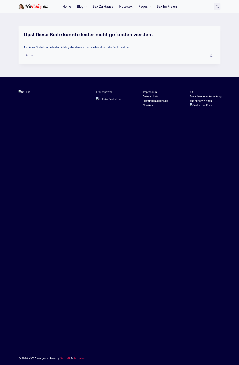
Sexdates (79, 358)
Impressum (150, 92)
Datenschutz (150, 96)
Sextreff (65, 358)
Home (66, 6)
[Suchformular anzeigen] (217, 6)
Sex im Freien (167, 6)
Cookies (148, 105)
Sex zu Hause (103, 6)
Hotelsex (126, 6)
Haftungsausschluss (155, 100)
